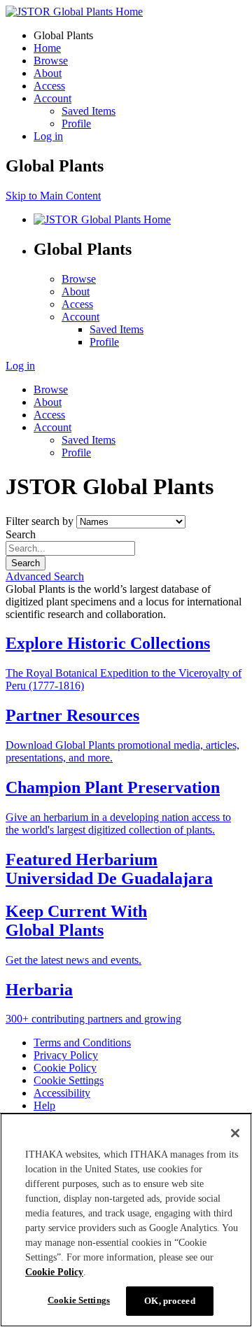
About (48, 73)
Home (47, 48)
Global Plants (63, 35)
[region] (126, 1220)
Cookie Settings (69, 1080)
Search (21, 534)
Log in (48, 136)
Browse (51, 60)
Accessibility (62, 1093)
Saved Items (88, 111)
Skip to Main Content (53, 196)
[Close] (235, 1133)
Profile (76, 123)
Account (52, 98)
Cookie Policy (65, 1068)
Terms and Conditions (82, 1042)
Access (49, 86)
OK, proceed (169, 1301)
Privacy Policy (66, 1055)
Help (44, 1105)
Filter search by (40, 521)
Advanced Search (45, 576)
